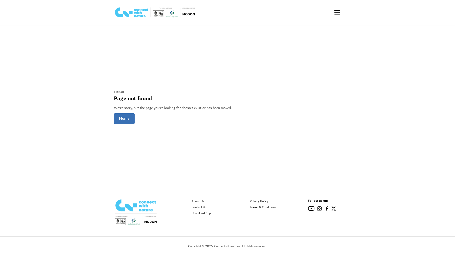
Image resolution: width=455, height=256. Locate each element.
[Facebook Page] (327, 209)
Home (124, 118)
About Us (197, 201)
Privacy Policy (259, 201)
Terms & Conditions (263, 207)
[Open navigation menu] (337, 12)
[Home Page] (155, 12)
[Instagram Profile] (319, 209)
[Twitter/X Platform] (334, 209)
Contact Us (198, 207)
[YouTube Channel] (311, 209)
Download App (201, 213)
